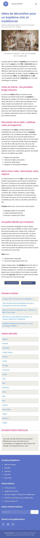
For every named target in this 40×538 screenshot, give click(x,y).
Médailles (7, 468)
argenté (5, 405)
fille (3, 401)
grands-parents (7, 352)
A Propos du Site (9, 488)
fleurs (4, 392)
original (4, 339)
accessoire (6, 370)
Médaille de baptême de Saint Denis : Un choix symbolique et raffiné (17, 324)
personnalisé (6, 409)
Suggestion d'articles (11, 491)
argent (4, 414)
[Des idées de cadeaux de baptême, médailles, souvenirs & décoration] (5, 4)
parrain (4, 361)
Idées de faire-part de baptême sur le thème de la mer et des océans (19, 311)
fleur (3, 383)
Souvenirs (7, 471)
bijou (4, 396)
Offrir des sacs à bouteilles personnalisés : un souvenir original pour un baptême (17, 318)
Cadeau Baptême (16, 4)
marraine (5, 343)
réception (18, 27)
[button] (36, 4)
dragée (4, 423)
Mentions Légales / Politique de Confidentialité (19, 494)
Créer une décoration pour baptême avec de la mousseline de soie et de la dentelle (18, 304)
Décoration (4, 27)
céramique (5, 348)
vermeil (4, 357)
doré (4, 379)
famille (4, 374)
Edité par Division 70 (11, 501)
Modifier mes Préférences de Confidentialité (18, 498)
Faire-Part (7, 474)
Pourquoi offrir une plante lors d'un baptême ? (17, 299)
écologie (5, 365)
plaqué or (5, 418)
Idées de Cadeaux (10, 464)
